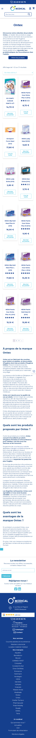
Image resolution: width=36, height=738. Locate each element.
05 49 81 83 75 (20, 2)
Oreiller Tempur (18, 700)
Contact (19, 632)
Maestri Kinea (18, 690)
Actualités (18, 725)
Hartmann (18, 674)
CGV (18, 728)
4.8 (16, 615)
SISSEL (18, 711)
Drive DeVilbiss (18, 668)
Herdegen (18, 676)
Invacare (18, 687)
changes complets (17, 448)
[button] (25, 101)
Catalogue (19, 629)
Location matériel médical (18, 647)
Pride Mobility (18, 705)
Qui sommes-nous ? (18, 723)
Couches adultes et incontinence (18, 642)
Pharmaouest (18, 703)
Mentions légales (18, 734)
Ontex (18, 698)
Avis (18, 615)
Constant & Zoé (18, 666)
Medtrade (18, 692)
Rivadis (18, 708)
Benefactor (18, 655)
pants (23, 466)
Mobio (18, 695)
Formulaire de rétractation (18, 730)
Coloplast (18, 663)
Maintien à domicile (18, 644)
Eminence (18, 671)
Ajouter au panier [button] (10, 114)
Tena (18, 713)
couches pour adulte (21, 446)
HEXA (18, 679)
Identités (18, 682)
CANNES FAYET (18, 661)
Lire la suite (26, 112)
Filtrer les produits (18, 57)
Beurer (18, 658)
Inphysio (18, 684)
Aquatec (18, 653)
